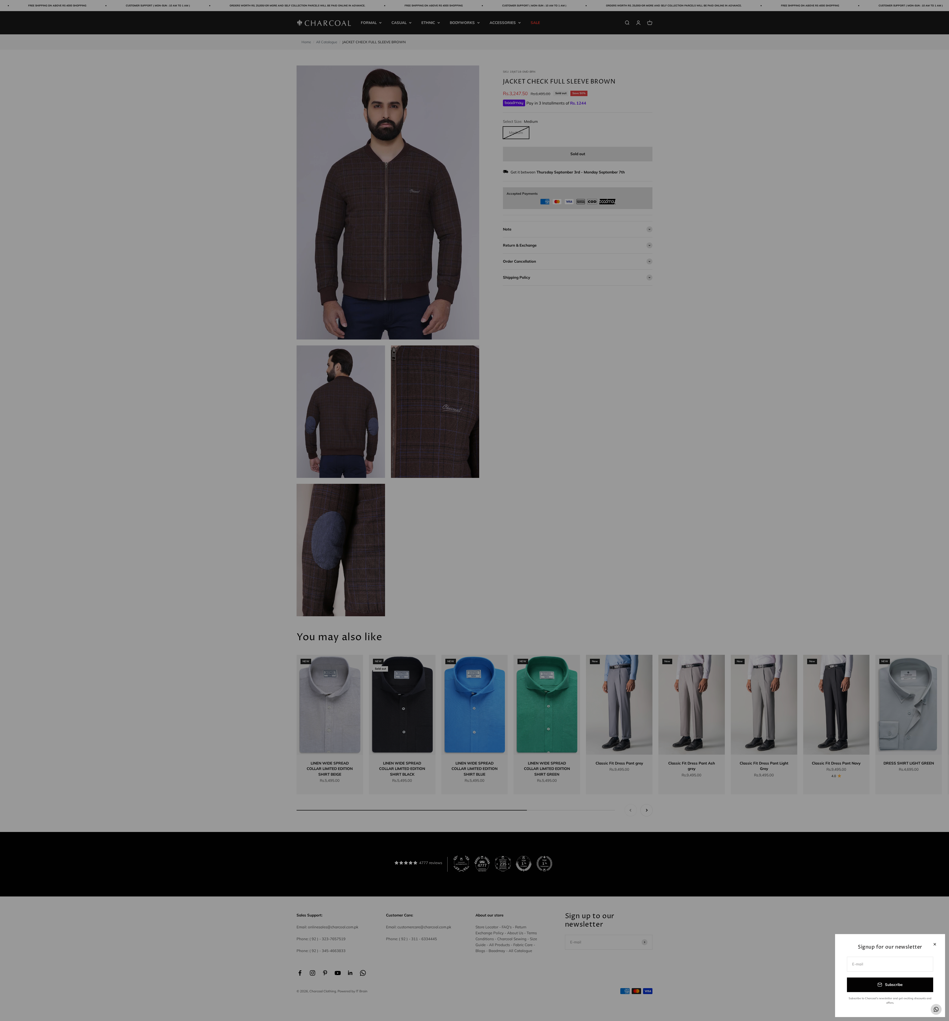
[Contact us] (936, 1009)
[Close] (934, 944)
